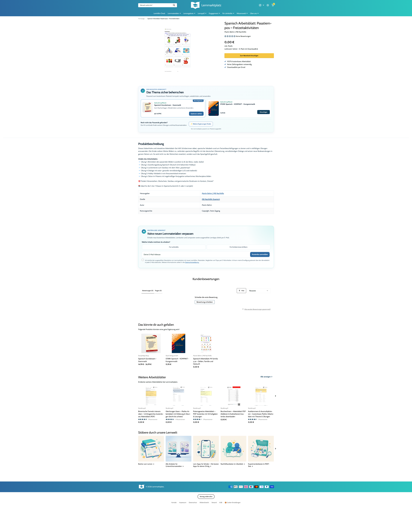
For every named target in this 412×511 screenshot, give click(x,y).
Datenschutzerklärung (192, 262)
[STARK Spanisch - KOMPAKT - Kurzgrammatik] (178, 343)
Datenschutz (193, 502)
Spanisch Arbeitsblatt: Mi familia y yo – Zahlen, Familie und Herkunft (205, 361)
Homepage (141, 18)
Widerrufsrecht (204, 502)
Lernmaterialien (173, 13)
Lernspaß (201, 13)
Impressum (182, 502)
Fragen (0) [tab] (158, 291)
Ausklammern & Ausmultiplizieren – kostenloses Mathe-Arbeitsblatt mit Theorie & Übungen (261, 414)
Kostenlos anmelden (260, 254)
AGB (220, 502)
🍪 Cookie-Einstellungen (233, 502)
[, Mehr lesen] (261, 5)
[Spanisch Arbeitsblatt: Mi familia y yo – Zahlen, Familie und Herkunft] (206, 343)
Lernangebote (188, 13)
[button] (230, 36)
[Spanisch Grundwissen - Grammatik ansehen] (147, 107)
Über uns (253, 13)
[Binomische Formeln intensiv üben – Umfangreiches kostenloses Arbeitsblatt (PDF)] (151, 396)
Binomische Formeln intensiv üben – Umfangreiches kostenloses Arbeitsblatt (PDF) (150, 414)
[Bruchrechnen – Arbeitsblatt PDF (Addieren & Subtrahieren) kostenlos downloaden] (233, 396)
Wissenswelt (241, 13)
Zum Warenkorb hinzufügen (249, 56)
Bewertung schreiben (205, 302)
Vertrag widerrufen (206, 497)
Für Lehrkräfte (227, 13)
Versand (214, 502)
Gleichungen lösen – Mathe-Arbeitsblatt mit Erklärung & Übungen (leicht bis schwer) (178, 414)
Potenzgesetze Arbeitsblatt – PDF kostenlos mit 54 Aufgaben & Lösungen (205, 414)
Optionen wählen (196, 114)
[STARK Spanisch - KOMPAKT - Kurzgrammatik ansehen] (213, 108)
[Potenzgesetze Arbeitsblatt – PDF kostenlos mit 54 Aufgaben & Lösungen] (206, 396)
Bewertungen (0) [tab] (147, 291)
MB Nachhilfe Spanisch (211, 199)
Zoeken (174, 5)
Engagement (213, 13)
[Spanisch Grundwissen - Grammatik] (151, 343)
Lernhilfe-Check (159, 13)
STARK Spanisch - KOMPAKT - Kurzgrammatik (237, 104)
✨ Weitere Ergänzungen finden (201, 124)
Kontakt (174, 502)
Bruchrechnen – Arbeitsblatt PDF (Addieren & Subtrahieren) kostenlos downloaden (233, 414)
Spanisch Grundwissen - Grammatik (167, 105)
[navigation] (275, 396)
